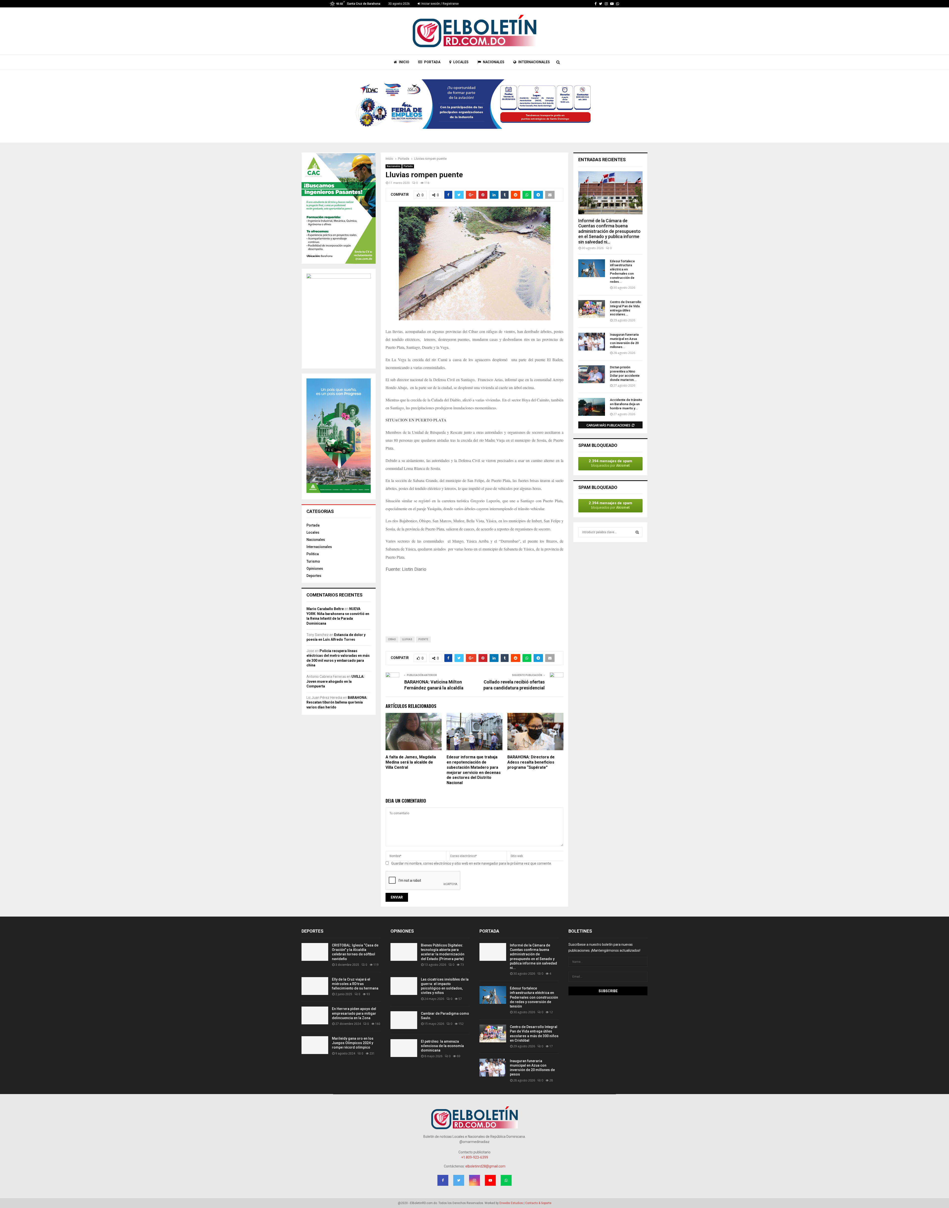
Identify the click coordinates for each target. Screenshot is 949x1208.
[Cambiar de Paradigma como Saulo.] (403, 1020)
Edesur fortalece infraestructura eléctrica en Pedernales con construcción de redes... (622, 271)
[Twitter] (600, 3)
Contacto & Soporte (538, 1203)
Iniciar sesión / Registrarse (440, 3)
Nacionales (393, 166)
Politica (312, 554)
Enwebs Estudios (511, 1203)
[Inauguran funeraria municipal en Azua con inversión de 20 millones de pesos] (591, 342)
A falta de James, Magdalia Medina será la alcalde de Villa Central (411, 762)
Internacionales (319, 547)
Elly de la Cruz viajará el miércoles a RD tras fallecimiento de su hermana (355, 983)
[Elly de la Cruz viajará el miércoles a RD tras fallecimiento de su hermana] (315, 986)
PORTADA (431, 62)
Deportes (313, 576)
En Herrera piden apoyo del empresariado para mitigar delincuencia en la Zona (354, 1013)
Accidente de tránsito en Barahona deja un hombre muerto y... (626, 404)
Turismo (313, 561)
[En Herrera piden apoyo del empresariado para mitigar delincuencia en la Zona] (315, 1015)
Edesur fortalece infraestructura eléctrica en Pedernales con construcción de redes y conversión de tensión (534, 997)
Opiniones (314, 569)
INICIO (403, 62)
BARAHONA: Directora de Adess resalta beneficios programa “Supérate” (531, 762)
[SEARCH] (637, 532)
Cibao (392, 639)
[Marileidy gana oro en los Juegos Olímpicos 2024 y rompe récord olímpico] (315, 1045)
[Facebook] (596, 3)
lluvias (407, 639)
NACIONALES (493, 62)
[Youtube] (612, 3)
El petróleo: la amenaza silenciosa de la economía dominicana (442, 1045)
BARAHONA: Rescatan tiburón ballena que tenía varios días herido (336, 702)
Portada (408, 166)
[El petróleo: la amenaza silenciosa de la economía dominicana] (403, 1048)
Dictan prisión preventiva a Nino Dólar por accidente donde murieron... (625, 373)
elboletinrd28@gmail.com (485, 1166)
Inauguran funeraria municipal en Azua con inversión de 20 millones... (624, 341)
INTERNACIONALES (534, 62)
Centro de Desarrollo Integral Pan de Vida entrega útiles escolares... (625, 308)
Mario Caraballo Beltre (325, 609)
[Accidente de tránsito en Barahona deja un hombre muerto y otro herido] (591, 407)
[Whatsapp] (617, 3)
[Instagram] (606, 3)
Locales (312, 532)
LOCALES (461, 62)
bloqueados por (610, 463)
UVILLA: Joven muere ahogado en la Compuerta (335, 681)
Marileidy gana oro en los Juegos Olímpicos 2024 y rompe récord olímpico (352, 1042)
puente (423, 639)
